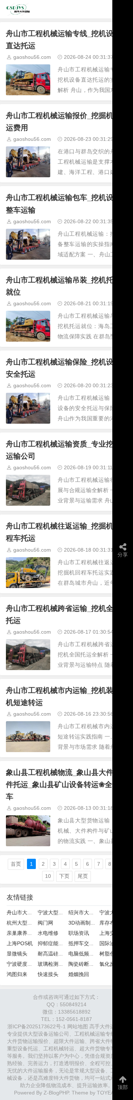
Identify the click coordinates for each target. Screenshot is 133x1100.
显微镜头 (17, 954)
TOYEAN (107, 1093)
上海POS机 (20, 943)
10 (48, 876)
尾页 (83, 876)
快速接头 (48, 974)
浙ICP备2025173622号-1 (36, 1026)
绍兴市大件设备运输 (91, 912)
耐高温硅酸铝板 (56, 954)
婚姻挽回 (78, 974)
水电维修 (48, 933)
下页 (64, 876)
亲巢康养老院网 (25, 933)
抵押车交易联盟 (86, 943)
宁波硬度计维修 (25, 964)
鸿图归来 (17, 974)
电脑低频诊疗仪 (86, 954)
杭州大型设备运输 (27, 923)
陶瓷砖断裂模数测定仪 (94, 964)
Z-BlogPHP (56, 1093)
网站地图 (77, 1026)
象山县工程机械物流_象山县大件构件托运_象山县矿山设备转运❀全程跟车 (66, 784)
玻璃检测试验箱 (56, 964)
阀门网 (45, 923)
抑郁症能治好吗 (56, 943)
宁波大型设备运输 (58, 912)
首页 (16, 864)
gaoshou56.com (32, 57)
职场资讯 (78, 933)
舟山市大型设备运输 (30, 912)
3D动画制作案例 (87, 923)
